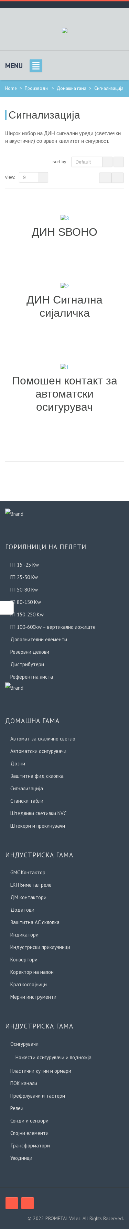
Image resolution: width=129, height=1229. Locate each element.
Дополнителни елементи (38, 639)
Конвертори (23, 959)
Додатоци (22, 909)
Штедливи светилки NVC (38, 813)
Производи (36, 88)
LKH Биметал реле (31, 885)
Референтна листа (31, 676)
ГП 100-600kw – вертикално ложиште (53, 627)
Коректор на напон (32, 972)
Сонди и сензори (29, 1120)
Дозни (17, 763)
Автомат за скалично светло (42, 738)
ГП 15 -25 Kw (24, 564)
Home (11, 88)
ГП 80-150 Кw (25, 602)
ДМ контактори (28, 897)
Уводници (21, 1158)
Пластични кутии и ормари (40, 1071)
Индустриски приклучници (40, 947)
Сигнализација (26, 788)
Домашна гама (71, 88)
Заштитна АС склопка (35, 922)
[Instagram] (27, 1203)
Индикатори (24, 934)
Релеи (16, 1108)
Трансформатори (30, 1145)
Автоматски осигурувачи (38, 751)
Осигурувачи (24, 1044)
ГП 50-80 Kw (24, 589)
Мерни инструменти (33, 997)
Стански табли (26, 801)
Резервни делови (29, 652)
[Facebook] (12, 1203)
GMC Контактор (27, 872)
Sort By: (60, 161)
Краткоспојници (28, 984)
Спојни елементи (29, 1133)
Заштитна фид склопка (37, 776)
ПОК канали (23, 1083)
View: (10, 177)
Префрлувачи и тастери (37, 1095)
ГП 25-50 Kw (24, 577)
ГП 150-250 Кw (27, 614)
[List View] (117, 178)
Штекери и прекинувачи (37, 825)
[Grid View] (105, 178)
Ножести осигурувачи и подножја (53, 1057)
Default (83, 162)
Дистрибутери (27, 664)
